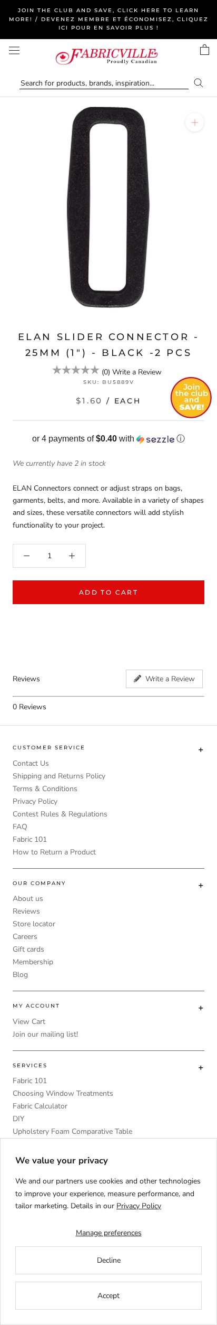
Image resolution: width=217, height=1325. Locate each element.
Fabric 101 (30, 839)
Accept (108, 1296)
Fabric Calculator (40, 1106)
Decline (109, 1260)
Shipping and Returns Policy (59, 776)
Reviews (26, 911)
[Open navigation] (14, 50)
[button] (108, 439)
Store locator (34, 924)
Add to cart (108, 592)
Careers (25, 937)
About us (28, 899)
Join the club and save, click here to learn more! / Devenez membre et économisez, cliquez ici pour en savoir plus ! (109, 19)
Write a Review (137, 372)
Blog (20, 975)
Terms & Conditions (45, 789)
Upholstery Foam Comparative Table (72, 1131)
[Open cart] (204, 49)
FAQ (20, 827)
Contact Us (31, 763)
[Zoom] (194, 122)
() (106, 372)
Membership (33, 962)
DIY (18, 1119)
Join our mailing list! (45, 1034)
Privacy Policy (35, 801)
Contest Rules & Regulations (60, 814)
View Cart (29, 1022)
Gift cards (28, 949)
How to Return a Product (54, 852)
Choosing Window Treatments (63, 1093)
